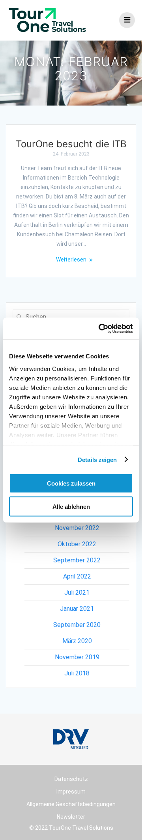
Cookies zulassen (71, 483)
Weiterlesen (71, 259)
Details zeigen (97, 459)
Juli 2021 (77, 592)
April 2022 (77, 576)
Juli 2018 (77, 673)
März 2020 (77, 641)
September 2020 (77, 625)
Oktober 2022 (77, 544)
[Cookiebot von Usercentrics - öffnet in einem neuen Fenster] (100, 328)
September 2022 (77, 560)
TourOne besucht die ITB (71, 144)
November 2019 (77, 657)
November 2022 (77, 528)
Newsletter (71, 817)
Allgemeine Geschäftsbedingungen (71, 804)
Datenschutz (71, 779)
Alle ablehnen (71, 506)
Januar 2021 (77, 608)
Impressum (71, 791)
